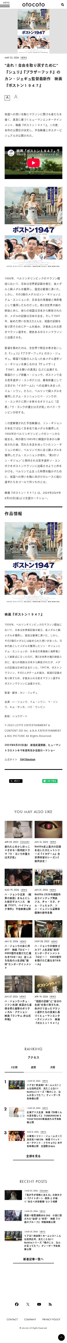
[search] (62, 4)
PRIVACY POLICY (51, 1319)
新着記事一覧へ (33, 1259)
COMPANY (30, 1319)
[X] (28, 1304)
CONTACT (12, 1319)
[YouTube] (39, 1304)
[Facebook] (16, 1304)
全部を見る (33, 1156)
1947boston (27, 759)
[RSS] (50, 1304)
